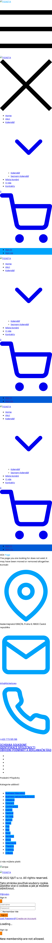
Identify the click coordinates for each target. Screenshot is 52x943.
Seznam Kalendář (20, 176)
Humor (8, 819)
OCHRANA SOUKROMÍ (13, 745)
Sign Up (9, 253)
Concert (9, 803)
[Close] (1, 901)
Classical (10, 799)
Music (8, 823)
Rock (8, 833)
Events (8, 809)
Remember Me (10, 911)
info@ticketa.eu (8, 683)
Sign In (8, 249)
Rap (7, 829)
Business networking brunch (20, 796)
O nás (8, 182)
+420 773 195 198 (8, 739)
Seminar (9, 836)
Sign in (4, 915)
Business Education (15, 793)
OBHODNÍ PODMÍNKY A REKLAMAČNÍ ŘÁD (25, 750)
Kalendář (15, 172)
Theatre (9, 846)
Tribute (9, 852)
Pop (7, 826)
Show (8, 839)
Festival (9, 813)
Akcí (7, 119)
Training (9, 849)
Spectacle (10, 842)
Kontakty (10, 186)
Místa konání (12, 179)
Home (8, 115)
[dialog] (26, 934)
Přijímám (4, 894)
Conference (11, 806)
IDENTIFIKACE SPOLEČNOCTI (17, 747)
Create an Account (26, 918)
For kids (9, 816)
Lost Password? (8, 918)
